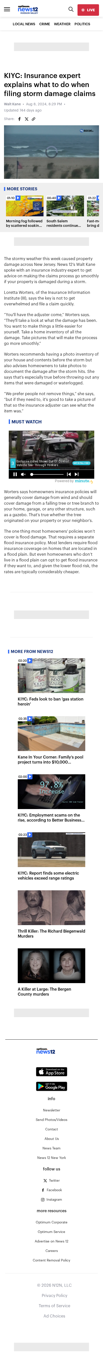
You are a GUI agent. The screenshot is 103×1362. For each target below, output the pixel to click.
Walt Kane (12, 104)
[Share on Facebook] (20, 119)
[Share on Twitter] (26, 119)
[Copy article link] (34, 119)
